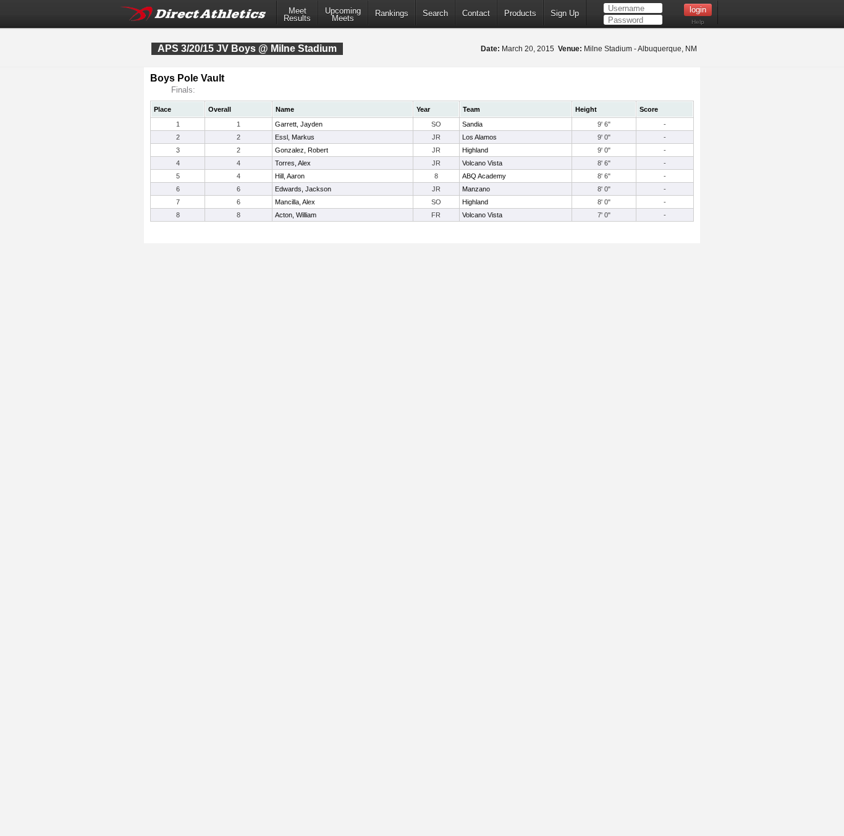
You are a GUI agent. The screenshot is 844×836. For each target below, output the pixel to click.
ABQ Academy (484, 176)
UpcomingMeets (343, 14)
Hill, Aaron (290, 176)
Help (697, 22)
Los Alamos (479, 137)
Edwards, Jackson (303, 189)
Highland (475, 150)
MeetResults (297, 14)
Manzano (476, 189)
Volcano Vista (482, 163)
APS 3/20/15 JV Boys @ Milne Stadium (247, 48)
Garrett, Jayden (299, 124)
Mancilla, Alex (295, 202)
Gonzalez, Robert (301, 150)
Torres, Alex (293, 163)
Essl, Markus (294, 137)
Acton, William (295, 215)
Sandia (472, 124)
